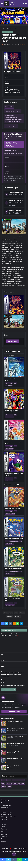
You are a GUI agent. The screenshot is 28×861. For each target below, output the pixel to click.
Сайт (2, 666)
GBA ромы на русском (12, 28)
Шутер (4, 786)
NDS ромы (4, 822)
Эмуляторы (4, 834)
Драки (10, 616)
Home (4, 28)
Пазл (14, 780)
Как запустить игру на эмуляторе (13, 153)
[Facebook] (3, 623)
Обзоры (3, 831)
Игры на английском (6, 812)
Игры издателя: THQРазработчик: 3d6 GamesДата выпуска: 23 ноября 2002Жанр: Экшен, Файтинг (13, 118)
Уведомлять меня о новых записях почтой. (14, 685)
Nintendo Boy (7, 44)
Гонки (3, 780)
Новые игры (4, 807)
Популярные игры (6, 805)
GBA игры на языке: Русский (12, 111)
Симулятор (9, 783)
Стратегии (21, 783)
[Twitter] (6, 623)
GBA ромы (4, 819)
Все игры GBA (9, 106)
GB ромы (3, 826)
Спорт (15, 783)
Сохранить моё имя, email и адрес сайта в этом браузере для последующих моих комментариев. (12, 674)
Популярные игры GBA (11, 126)
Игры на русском (6, 809)
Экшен (18, 616)
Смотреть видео (12, 341)
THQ (22, 613)
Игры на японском (6, 814)
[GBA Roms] (10, 3)
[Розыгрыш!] (14, 16)
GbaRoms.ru (14, 848)
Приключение (20, 780)
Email (3, 660)
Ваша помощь (5, 838)
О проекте (4, 836)
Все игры (3, 802)
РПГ (3, 783)
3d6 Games (8, 613)
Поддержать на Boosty (14, 711)
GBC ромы (4, 824)
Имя (2, 654)
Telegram (3, 841)
